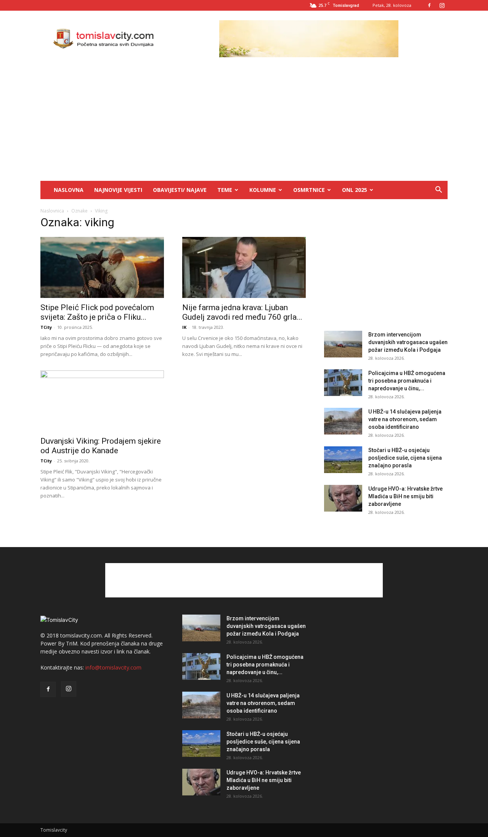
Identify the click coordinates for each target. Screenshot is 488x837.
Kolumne (262, 189)
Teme (224, 189)
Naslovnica (52, 211)
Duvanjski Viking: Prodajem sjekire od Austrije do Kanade (100, 445)
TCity (46, 327)
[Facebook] (429, 5)
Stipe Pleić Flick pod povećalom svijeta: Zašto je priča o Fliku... (97, 312)
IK (184, 327)
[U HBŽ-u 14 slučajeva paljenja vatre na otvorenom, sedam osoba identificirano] (343, 421)
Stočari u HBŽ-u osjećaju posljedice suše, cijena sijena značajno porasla (405, 457)
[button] (438, 190)
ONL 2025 (354, 189)
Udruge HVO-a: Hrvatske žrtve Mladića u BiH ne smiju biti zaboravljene (405, 496)
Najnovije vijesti (118, 189)
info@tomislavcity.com (113, 667)
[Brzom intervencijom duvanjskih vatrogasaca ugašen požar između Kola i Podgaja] (343, 344)
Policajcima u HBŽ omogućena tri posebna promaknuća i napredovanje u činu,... (406, 380)
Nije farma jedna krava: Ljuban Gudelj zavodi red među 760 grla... (242, 312)
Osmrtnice (309, 189)
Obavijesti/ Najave (180, 189)
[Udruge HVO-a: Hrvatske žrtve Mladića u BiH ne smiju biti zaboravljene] (343, 498)
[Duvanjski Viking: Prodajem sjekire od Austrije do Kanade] (102, 400)
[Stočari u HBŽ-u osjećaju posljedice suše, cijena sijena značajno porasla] (343, 459)
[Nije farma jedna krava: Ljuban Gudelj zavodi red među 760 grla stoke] (244, 267)
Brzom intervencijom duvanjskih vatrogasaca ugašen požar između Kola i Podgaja (408, 342)
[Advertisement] (244, 123)
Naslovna (68, 189)
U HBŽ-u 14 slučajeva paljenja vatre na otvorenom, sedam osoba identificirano (404, 419)
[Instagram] (442, 5)
